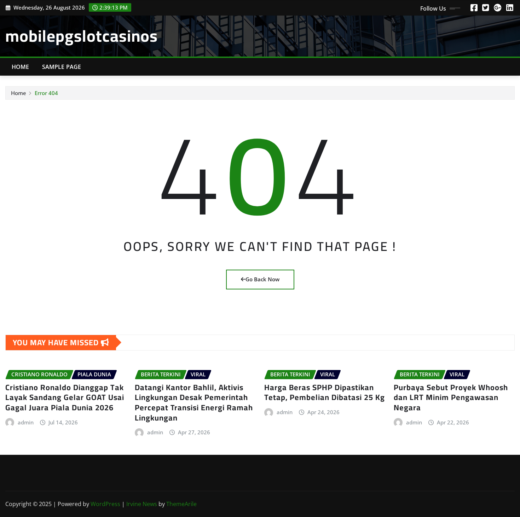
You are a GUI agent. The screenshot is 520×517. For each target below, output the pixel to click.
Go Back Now (262, 279)
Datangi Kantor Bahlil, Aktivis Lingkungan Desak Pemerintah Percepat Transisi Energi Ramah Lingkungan (194, 402)
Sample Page (61, 67)
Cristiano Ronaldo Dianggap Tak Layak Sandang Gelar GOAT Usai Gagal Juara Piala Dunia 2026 (64, 397)
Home (20, 67)
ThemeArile (181, 504)
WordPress (105, 504)
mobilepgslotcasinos (81, 35)
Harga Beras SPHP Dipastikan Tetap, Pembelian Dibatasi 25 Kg (324, 392)
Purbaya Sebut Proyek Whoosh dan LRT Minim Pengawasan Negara (451, 397)
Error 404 (46, 92)
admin (26, 422)
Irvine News (141, 504)
